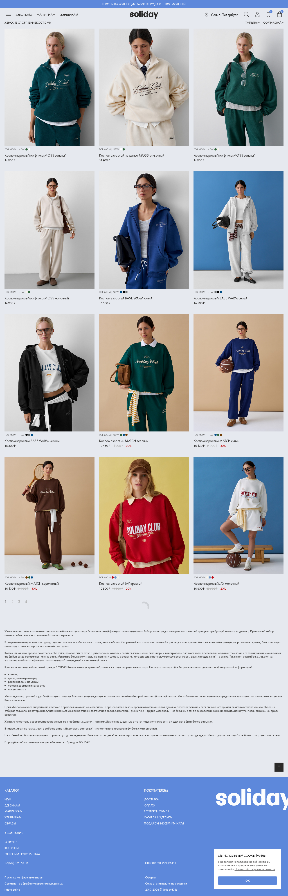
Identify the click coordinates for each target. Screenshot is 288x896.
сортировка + (273, 23)
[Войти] (257, 15)
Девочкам (24, 15)
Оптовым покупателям (22, 854)
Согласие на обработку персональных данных (33, 883)
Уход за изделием (158, 817)
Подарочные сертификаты (164, 823)
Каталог (11, 790)
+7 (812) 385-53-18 (16, 863)
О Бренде (10, 842)
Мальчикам (46, 15)
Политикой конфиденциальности (255, 869)
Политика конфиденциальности (23, 877)
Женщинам (69, 15)
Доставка (151, 799)
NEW (7, 799)
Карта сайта (12, 889)
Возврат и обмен (156, 811)
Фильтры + (252, 23)
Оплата (149, 805)
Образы (10, 823)
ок (247, 880)
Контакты (11, 848)
